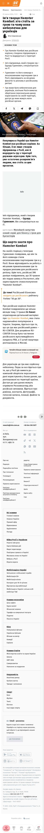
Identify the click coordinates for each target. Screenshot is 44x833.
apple (26, 755)
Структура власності (31, 485)
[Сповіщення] (41, 3)
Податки (10, 616)
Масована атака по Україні (17, 556)
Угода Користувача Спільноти (30, 465)
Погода (9, 532)
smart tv (10, 761)
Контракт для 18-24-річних (17, 583)
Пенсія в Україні (13, 619)
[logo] (15, 3)
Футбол (9, 698)
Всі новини (12, 513)
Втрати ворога (12, 562)
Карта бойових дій (14, 546)
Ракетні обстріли (13, 543)
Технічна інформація (31, 473)
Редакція (6, 464)
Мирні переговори (14, 549)
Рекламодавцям (8, 480)
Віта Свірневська (14, 36)
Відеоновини (12, 525)
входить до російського (15, 295)
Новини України (13, 519)
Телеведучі (7, 476)
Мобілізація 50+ (13, 576)
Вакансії (27, 481)
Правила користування (11, 484)
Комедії (9, 640)
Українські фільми (14, 633)
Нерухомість (12, 674)
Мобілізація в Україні (16, 570)
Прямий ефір (12, 522)
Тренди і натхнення (14, 684)
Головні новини (13, 516)
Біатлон (10, 705)
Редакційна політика (10, 468)
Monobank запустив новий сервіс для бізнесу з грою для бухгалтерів (22, 232)
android (10, 755)
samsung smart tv (26, 761)
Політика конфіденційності (9, 488)
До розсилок (14, 739)
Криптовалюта (16, 10)
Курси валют (11, 606)
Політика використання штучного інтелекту (11, 493)
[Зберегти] (37, 108)
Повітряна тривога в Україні (18, 552)
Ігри (25, 497)
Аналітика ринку (13, 678)
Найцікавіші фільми (14, 630)
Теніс (9, 701)
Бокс (8, 695)
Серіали (10, 643)
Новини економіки (15, 600)
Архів (26, 489)
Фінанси (6, 10)
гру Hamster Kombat (17, 318)
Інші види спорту (13, 708)
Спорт (9, 692)
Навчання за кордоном (16, 667)
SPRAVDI (15, 40)
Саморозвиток (12, 663)
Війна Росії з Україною (17, 540)
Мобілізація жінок (14, 580)
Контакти (27, 477)
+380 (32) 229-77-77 (16, 794)
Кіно (9, 627)
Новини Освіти (13, 651)
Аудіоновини (12, 529)
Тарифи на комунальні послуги (19, 612)
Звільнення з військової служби (19, 573)
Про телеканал (8, 472)
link (25, 435)
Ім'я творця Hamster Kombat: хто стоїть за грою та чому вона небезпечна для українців (32, 10)
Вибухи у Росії (12, 559)
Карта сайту (28, 493)
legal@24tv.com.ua (30, 797)
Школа (9, 657)
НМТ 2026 (10, 660)
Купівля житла (12, 681)
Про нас (6, 460)
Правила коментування (32, 470)
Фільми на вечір (13, 636)
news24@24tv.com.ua (11, 425)
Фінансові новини (14, 609)
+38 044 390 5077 (30, 425)
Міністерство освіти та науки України (21, 654)
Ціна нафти (11, 603)
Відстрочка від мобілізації (17, 586)
